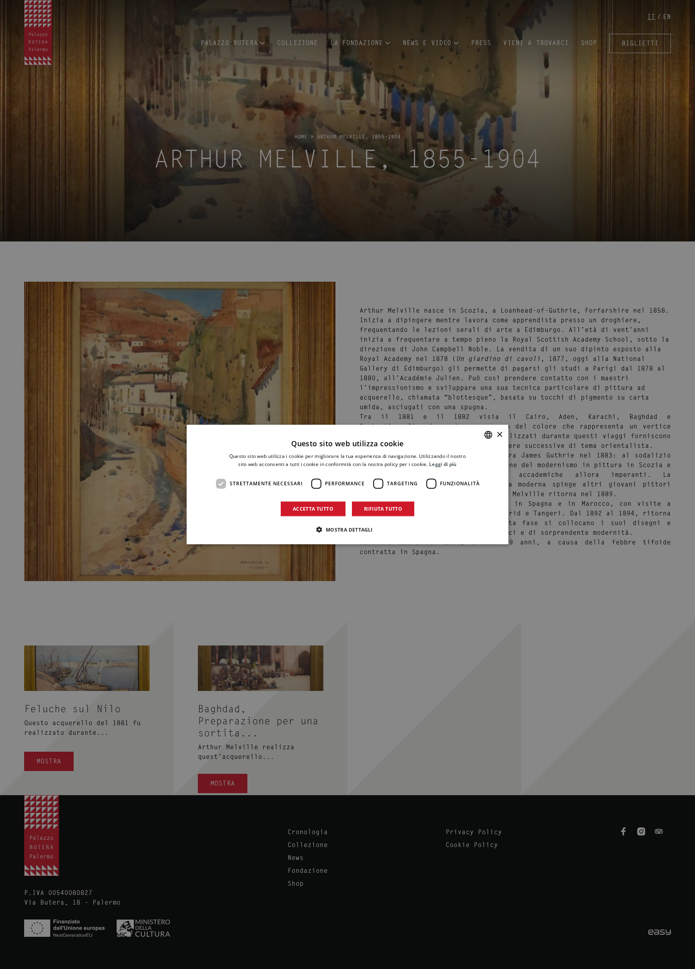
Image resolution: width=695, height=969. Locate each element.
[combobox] (488, 435)
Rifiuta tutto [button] (383, 508)
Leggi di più (443, 464)
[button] (347, 529)
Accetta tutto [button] (313, 508)
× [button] (499, 434)
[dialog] (347, 484)
